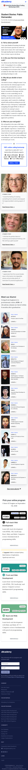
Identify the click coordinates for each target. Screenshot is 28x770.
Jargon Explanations (7, 738)
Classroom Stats (5, 694)
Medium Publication (6, 692)
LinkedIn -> (13, 321)
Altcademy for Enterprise (8, 702)
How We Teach (5, 687)
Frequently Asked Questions (8, 746)
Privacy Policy (10, 677)
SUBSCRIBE (5, 672)
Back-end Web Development (8, 719)
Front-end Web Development (9, 717)
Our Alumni (4, 731)
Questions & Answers (7, 736)
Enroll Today (14, 163)
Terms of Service (20, 677)
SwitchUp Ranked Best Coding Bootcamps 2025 (15, 6)
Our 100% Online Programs (8, 721)
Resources (4, 689)
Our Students (4, 729)
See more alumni (13, 489)
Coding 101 (4, 734)
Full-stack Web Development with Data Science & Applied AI (9, 711)
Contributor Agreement (17, 767)
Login (2, 760)
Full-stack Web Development (9, 714)
